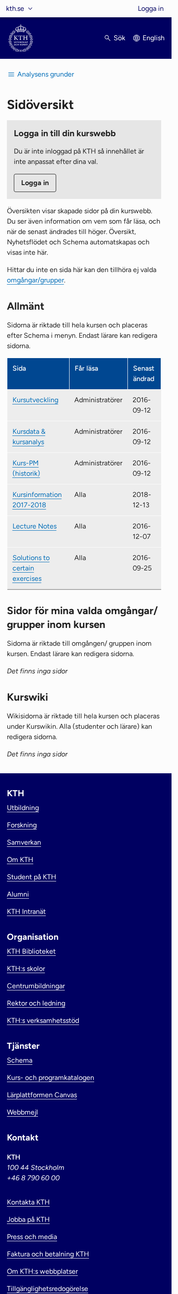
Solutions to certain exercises (31, 568)
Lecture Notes (35, 526)
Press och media (32, 1237)
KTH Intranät (26, 911)
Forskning (22, 825)
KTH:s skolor (26, 968)
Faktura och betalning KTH (48, 1254)
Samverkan (24, 842)
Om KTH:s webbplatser (42, 1271)
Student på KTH (31, 877)
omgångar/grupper (35, 280)
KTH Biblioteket (31, 951)
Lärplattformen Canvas (42, 1095)
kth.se (15, 8)
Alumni (18, 894)
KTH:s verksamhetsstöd (43, 1020)
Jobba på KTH (28, 1219)
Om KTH (20, 859)
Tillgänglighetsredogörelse (47, 1288)
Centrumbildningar (36, 986)
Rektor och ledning (36, 1003)
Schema (19, 1060)
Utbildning (23, 808)
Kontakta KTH (28, 1202)
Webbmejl (22, 1112)
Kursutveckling (35, 400)
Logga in (151, 8)
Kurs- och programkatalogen (50, 1077)
